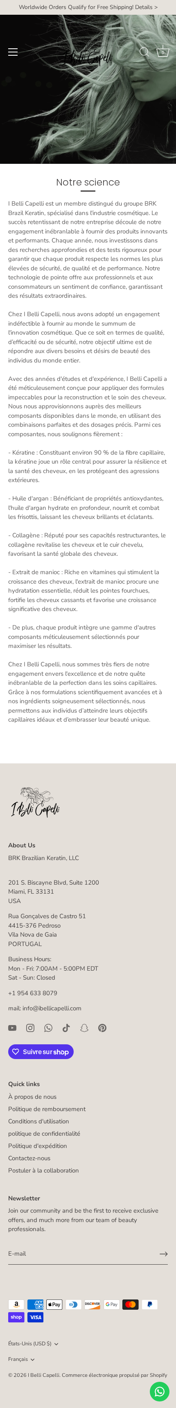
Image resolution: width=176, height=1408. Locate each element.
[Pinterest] (102, 1027)
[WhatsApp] (48, 1027)
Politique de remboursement (47, 1109)
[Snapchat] (84, 1027)
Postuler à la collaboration (43, 1170)
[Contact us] (159, 1391)
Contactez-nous (29, 1158)
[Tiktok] (66, 1027)
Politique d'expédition (37, 1146)
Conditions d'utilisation (38, 1121)
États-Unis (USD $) (30, 1344)
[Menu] (13, 52)
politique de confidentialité (44, 1134)
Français (18, 1359)
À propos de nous (32, 1097)
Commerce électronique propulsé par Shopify (114, 1375)
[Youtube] (12, 1027)
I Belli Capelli (43, 1375)
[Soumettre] (164, 1254)
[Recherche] (144, 53)
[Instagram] (30, 1027)
